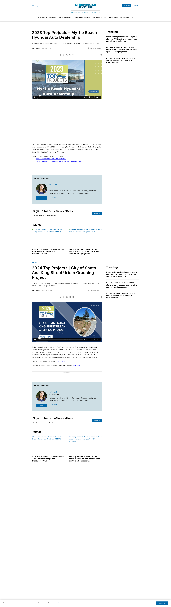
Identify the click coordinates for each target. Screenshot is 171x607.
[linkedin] (64, 55)
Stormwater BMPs (99, 17)
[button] (33, 5)
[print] (101, 55)
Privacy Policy (58, 602)
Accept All (162, 603)
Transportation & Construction (121, 17)
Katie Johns (36, 48)
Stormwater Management (47, 17)
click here (76, 366)
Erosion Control (65, 17)
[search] (36, 5)
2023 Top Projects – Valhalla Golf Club (51, 159)
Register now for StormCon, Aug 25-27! (85, 12)
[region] (85, 603)
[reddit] (70, 55)
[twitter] (67, 55)
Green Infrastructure (82, 17)
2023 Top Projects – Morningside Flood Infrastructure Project (59, 161)
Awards (34, 27)
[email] (73, 55)
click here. (61, 361)
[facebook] (60, 55)
